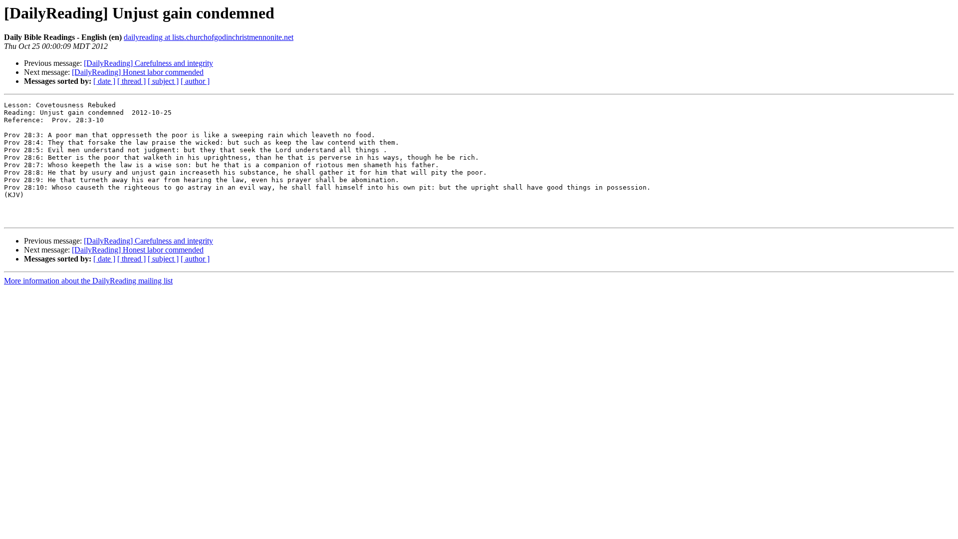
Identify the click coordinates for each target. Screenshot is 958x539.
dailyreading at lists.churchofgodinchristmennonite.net (208, 37)
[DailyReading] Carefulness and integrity (148, 63)
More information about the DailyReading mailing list (88, 280)
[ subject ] (163, 81)
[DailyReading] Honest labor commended (138, 72)
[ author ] (195, 81)
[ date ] (104, 81)
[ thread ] (131, 81)
